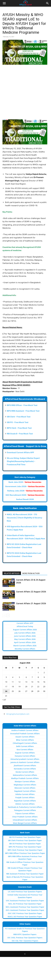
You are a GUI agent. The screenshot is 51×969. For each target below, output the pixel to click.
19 (19, 686)
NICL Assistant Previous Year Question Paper (25, 907)
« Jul (4, 699)
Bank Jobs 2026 (25, 482)
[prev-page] (4, 615)
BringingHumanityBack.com (17, 714)
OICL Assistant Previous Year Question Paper (25, 910)
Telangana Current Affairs (25, 810)
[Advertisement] (25, 93)
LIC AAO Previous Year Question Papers (25, 891)
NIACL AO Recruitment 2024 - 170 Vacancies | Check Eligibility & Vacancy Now (24, 517)
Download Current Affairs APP (20, 452)
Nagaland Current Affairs (25, 791)
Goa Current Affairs (25, 749)
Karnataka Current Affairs (25, 769)
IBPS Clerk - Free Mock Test (19, 428)
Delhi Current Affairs (25, 746)
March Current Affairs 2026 (24, 645)
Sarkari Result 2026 (25, 499)
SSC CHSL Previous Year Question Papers (24, 937)
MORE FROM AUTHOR (31, 573)
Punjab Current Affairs (25, 797)
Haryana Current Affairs (25, 756)
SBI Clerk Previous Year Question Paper (25, 840)
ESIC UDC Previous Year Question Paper (25, 913)
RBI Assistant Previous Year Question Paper (25, 874)
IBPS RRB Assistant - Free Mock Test (23, 411)
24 (6, 691)
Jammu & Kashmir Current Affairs (25, 762)
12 (19, 682)
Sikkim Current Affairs (25, 804)
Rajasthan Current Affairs (25, 801)
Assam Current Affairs (24, 737)
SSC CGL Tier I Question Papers (25, 941)
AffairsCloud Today (25, 626)
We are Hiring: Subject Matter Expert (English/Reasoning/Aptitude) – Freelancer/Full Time (23, 461)
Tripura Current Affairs (25, 813)
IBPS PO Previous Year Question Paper (25, 847)
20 (26, 686)
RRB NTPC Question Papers (24, 934)
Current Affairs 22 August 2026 (31, 591)
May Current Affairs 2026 (25, 639)
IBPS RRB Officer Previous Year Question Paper (25, 853)
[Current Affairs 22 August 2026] (8, 594)
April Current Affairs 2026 (25, 642)
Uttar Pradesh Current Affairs (25, 816)
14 (32, 682)
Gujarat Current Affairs (25, 753)
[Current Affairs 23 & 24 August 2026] (8, 582)
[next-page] (8, 615)
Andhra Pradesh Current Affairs (24, 730)
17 (6, 686)
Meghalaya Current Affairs (25, 785)
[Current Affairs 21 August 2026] (8, 606)
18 (13, 686)
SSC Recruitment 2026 (25, 495)
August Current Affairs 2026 (25, 629)
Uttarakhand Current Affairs (25, 820)
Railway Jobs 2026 (25, 491)
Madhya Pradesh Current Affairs (25, 778)
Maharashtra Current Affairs (25, 775)
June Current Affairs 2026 (25, 636)
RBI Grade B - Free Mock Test (20, 433)
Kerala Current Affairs (25, 772)
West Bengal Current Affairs (25, 823)
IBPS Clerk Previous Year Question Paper (25, 850)
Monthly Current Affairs (25, 649)
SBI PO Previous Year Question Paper (25, 837)
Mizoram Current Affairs (24, 788)
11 (13, 682)
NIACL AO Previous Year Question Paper (25, 916)
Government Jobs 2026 (25, 486)
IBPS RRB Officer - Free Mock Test (22, 405)
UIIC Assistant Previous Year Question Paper (25, 900)
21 (32, 686)
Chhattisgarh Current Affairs (25, 743)
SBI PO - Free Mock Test (17, 422)
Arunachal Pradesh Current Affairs (25, 733)
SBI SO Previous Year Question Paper (25, 843)
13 (26, 682)
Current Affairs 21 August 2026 (31, 603)
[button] (4, 3)
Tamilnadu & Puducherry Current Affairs (25, 807)
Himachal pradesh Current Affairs (25, 759)
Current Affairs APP (25, 623)
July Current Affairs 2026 (24, 633)
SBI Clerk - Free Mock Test (18, 416)
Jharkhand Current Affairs (25, 765)
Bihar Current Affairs (25, 740)
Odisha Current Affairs (25, 794)
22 (38, 686)
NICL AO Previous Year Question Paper (24, 904)
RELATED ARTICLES (11, 573)
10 (6, 682)
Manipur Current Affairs (25, 781)
